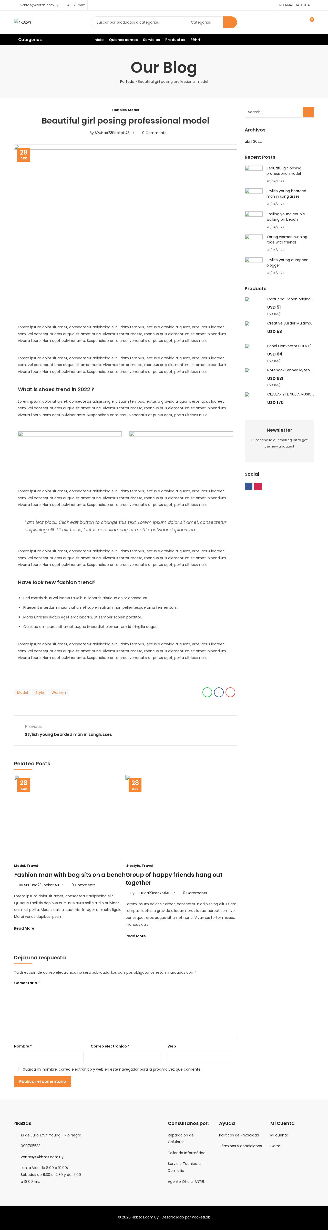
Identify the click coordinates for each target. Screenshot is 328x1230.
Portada (127, 81)
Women (59, 692)
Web (172, 1046)
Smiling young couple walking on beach (285, 216)
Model (133, 109)
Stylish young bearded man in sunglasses (286, 193)
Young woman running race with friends (286, 239)
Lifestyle (133, 865)
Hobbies (119, 109)
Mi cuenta (279, 1135)
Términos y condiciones (240, 1145)
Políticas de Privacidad (239, 1135)
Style (39, 692)
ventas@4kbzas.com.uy (42, 1157)
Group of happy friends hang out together (174, 879)
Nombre (23, 1046)
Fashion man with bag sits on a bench (70, 875)
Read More (24, 928)
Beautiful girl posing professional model (283, 171)
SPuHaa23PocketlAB (112, 132)
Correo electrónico (110, 1046)
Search (230, 22)
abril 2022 (253, 141)
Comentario (27, 982)
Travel (32, 865)
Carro (275, 1145)
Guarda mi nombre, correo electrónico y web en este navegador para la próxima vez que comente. (112, 1069)
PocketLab (201, 1217)
